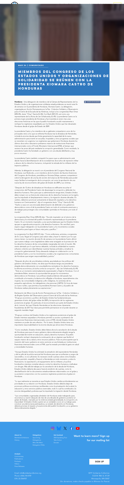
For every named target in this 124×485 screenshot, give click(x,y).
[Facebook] (71, 428)
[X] (65, 428)
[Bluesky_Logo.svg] (59, 428)
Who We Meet (38, 442)
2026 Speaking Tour (60, 438)
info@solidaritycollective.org (30, 473)
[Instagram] (52, 428)
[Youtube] (78, 428)
